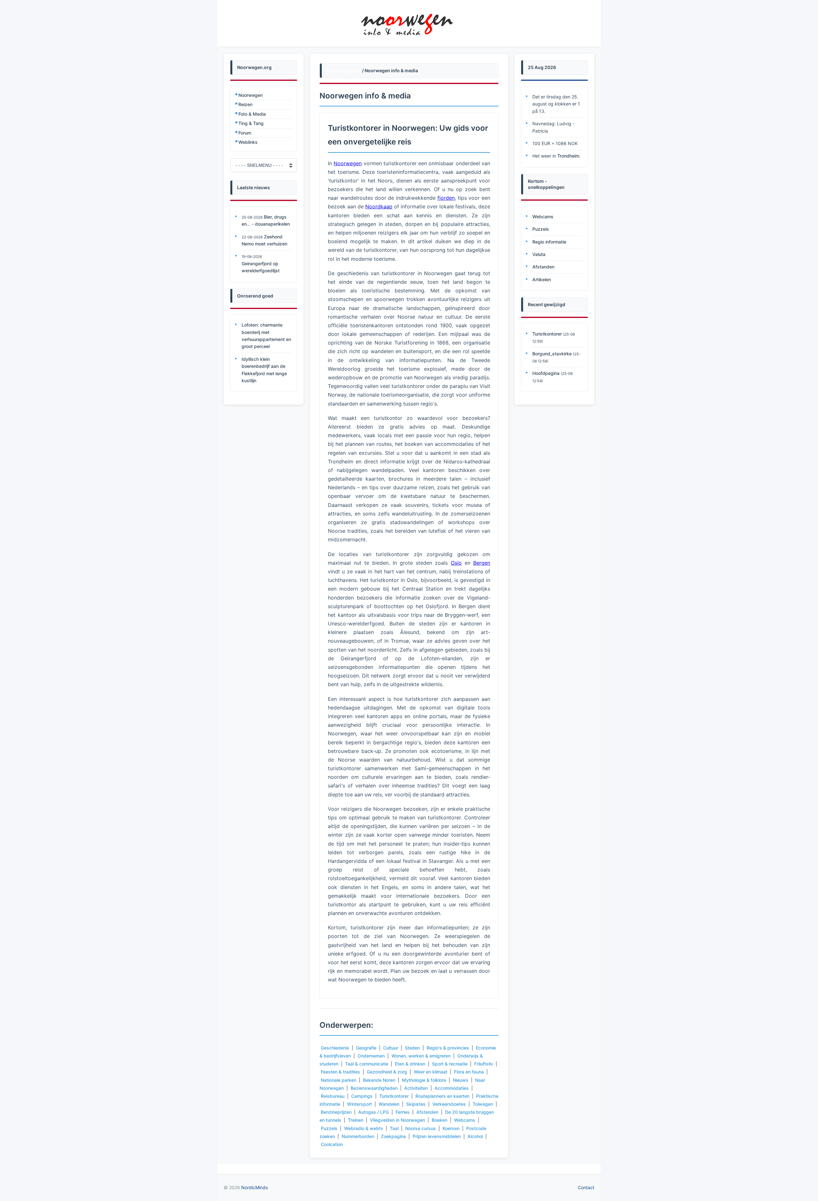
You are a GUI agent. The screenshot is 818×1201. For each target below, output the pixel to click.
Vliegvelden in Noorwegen (397, 1120)
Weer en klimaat (430, 1071)
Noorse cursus (420, 1128)
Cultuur (390, 1047)
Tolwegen (483, 1104)
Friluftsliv (483, 1063)
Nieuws (460, 1080)
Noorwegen (250, 95)
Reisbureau (332, 1096)
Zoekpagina (393, 1136)
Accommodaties (452, 1088)
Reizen (245, 104)
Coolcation (332, 1144)
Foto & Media (252, 114)
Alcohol (475, 1136)
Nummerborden (358, 1136)
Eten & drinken (410, 1063)
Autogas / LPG (373, 1112)
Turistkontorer (394, 1096)
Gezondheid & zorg (387, 1071)
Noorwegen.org (344, 70)
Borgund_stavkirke (552, 353)
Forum (244, 133)
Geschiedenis (335, 1047)
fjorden (446, 198)
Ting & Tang (251, 123)
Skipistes (416, 1104)
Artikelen (541, 279)
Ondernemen (371, 1055)
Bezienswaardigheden (374, 1088)
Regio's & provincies (448, 1047)
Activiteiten (416, 1088)
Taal (394, 1128)
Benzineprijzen (336, 1112)
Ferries (403, 1112)
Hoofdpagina (545, 373)
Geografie (366, 1047)
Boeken (439, 1120)
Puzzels (329, 1128)
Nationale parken (338, 1080)
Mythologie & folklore (424, 1080)
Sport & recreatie (449, 1063)
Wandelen (389, 1104)
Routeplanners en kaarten (442, 1096)
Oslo (456, 563)
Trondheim (568, 156)
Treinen (355, 1120)
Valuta (538, 254)
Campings (362, 1096)
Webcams (464, 1120)
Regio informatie (549, 241)
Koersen (451, 1128)
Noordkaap (378, 206)
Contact (586, 1187)
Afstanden (427, 1112)
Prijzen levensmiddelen (437, 1136)
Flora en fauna (469, 1071)
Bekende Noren (379, 1080)
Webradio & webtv (363, 1128)
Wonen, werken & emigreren (421, 1055)
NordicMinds (254, 1187)
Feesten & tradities (340, 1071)
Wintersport (359, 1104)
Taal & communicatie (366, 1063)
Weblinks (248, 142)
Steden (412, 1047)
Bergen (481, 563)
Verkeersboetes (449, 1104)
